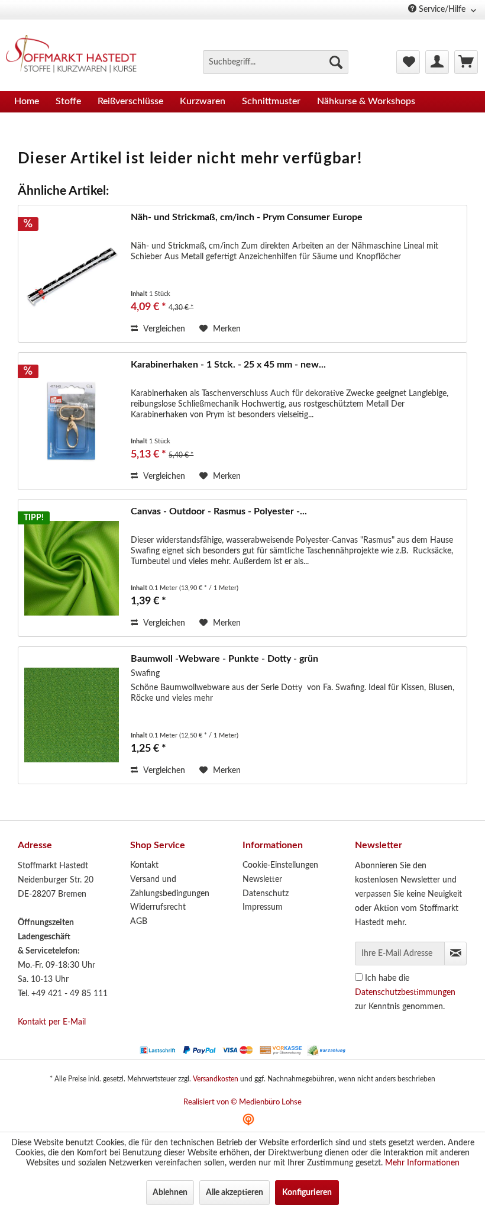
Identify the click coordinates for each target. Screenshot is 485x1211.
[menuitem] (275, 62)
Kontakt (144, 865)
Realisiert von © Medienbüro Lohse (242, 1102)
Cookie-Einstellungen (280, 865)
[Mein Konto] (437, 62)
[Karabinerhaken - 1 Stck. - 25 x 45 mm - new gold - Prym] (71, 421)
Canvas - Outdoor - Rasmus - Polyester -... (219, 511)
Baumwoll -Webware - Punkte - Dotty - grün (224, 659)
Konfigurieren (307, 1193)
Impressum (262, 907)
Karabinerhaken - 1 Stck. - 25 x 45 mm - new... (228, 364)
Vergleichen (163, 329)
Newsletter (262, 879)
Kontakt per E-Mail (52, 1022)
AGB (138, 921)
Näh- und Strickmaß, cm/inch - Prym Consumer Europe (247, 217)
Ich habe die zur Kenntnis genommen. (405, 992)
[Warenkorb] (466, 62)
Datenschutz (265, 894)
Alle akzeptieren (234, 1193)
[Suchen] (336, 62)
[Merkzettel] (408, 62)
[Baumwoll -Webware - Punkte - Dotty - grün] (71, 715)
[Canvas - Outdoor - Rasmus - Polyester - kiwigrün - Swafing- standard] (71, 567)
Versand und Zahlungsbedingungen (169, 886)
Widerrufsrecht (158, 907)
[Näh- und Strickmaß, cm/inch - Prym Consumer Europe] (71, 273)
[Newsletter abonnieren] (455, 953)
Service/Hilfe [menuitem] (442, 9)
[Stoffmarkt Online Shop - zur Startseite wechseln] (76, 55)
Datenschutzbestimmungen (405, 992)
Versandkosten (215, 1079)
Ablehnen (170, 1193)
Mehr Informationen (422, 1163)
